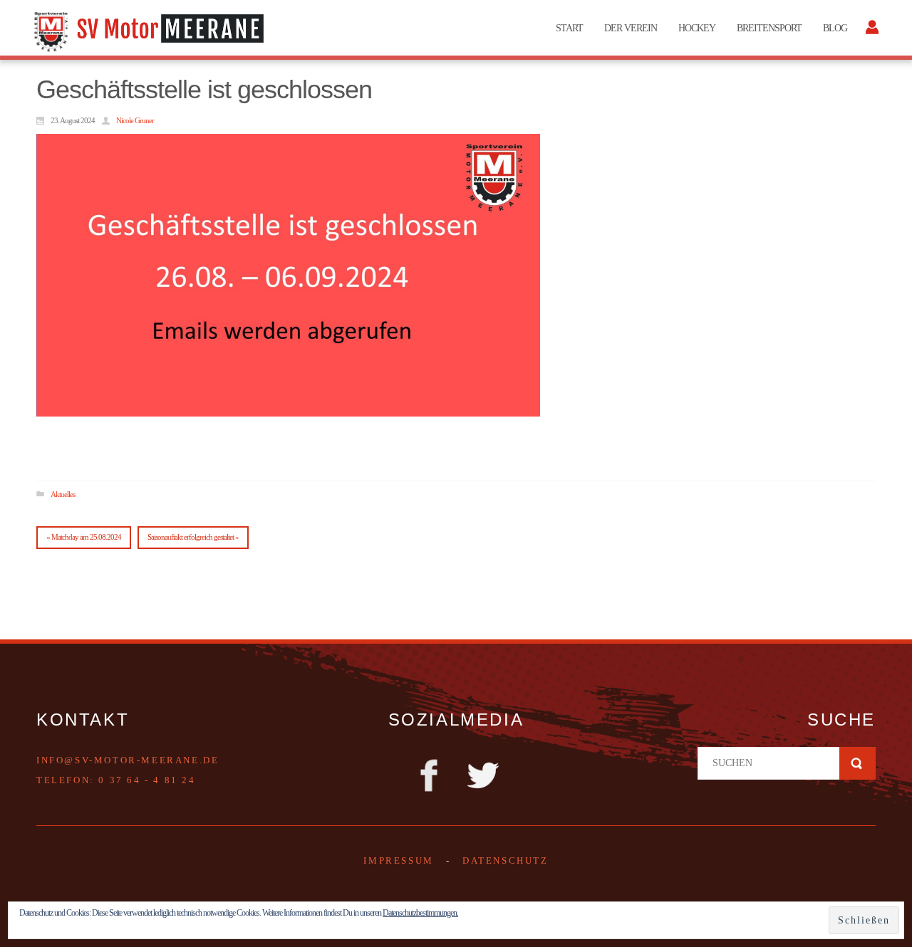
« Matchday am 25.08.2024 (83, 537)
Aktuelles (63, 493)
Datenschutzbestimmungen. (420, 913)
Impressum (398, 860)
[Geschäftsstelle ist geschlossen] (288, 275)
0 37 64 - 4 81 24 (146, 780)
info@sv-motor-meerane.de (127, 760)
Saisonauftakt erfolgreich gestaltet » (193, 537)
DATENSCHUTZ (505, 860)
